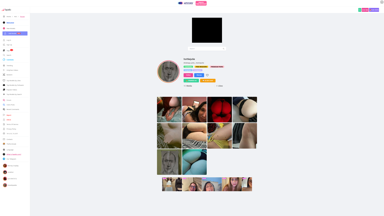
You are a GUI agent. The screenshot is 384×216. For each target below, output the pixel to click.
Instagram (197, 70)
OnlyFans (188, 70)
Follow (188, 75)
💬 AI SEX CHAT (207, 81)
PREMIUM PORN (217, 67)
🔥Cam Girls (374, 10)
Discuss (199, 75)
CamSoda (188, 67)
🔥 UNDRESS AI (191, 81)
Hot (15, 17)
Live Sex (365, 10)
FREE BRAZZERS (201, 67)
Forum (22, 17)
